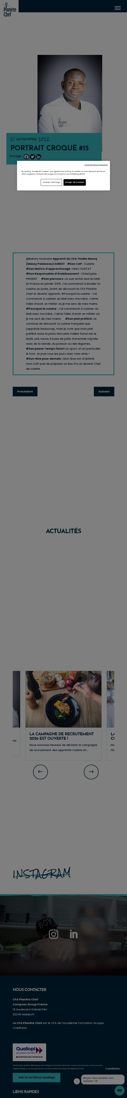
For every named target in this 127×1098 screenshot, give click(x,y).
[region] (63, 175)
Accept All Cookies (74, 182)
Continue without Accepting (96, 165)
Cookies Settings (51, 182)
